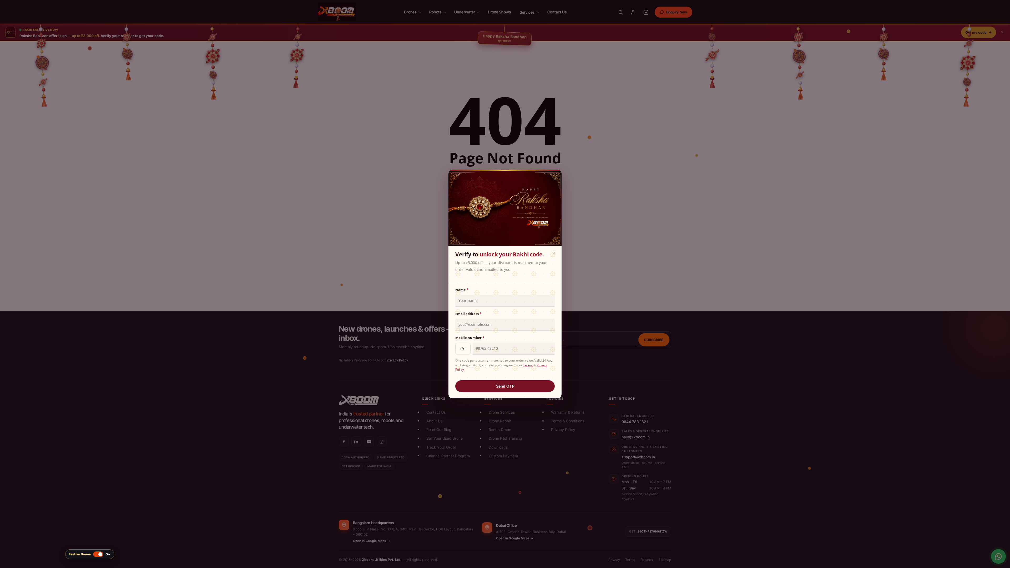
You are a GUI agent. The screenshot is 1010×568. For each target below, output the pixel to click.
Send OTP (505, 386)
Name (461, 289)
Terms (528, 365)
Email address (468, 313)
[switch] (89, 554)
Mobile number (469, 337)
